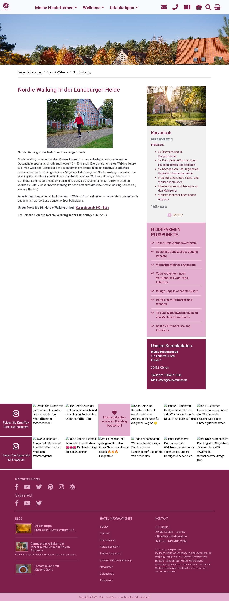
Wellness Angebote (164, 564)
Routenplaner (108, 540)
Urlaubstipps (122, 7)
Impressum (106, 580)
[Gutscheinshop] (198, 7)
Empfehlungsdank (110, 553)
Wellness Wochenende (184, 564)
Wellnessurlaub (161, 550)
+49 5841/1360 (177, 541)
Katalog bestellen (110, 546)
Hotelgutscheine (174, 550)
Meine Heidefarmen (54, 7)
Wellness (92, 7)
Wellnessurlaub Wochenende (171, 553)
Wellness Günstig (201, 564)
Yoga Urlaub (178, 556)
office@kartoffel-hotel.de (171, 536)
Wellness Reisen (164, 556)
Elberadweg (196, 560)
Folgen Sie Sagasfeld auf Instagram (16, 457)
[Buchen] (217, 7)
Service (104, 526)
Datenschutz (107, 573)
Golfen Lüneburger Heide (169, 568)
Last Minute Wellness (165, 571)
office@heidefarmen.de (172, 380)
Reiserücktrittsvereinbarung (116, 560)
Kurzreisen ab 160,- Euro (92, 207)
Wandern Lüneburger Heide (195, 557)
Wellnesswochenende (199, 553)
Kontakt (104, 533)
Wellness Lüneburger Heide (195, 568)
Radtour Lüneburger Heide (171, 560)
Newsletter (106, 567)
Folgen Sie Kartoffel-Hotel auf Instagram (16, 425)
